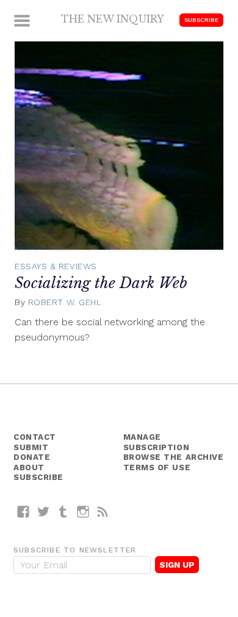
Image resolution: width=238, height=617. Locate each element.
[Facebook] (23, 511)
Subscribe (201, 19)
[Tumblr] (63, 511)
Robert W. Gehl (65, 302)
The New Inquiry (112, 19)
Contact (34, 437)
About (29, 467)
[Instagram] (83, 511)
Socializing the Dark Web (101, 283)
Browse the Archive (173, 457)
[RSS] (103, 511)
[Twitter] (44, 511)
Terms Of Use (157, 467)
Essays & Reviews (56, 266)
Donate (31, 457)
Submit (30, 447)
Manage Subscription (156, 442)
